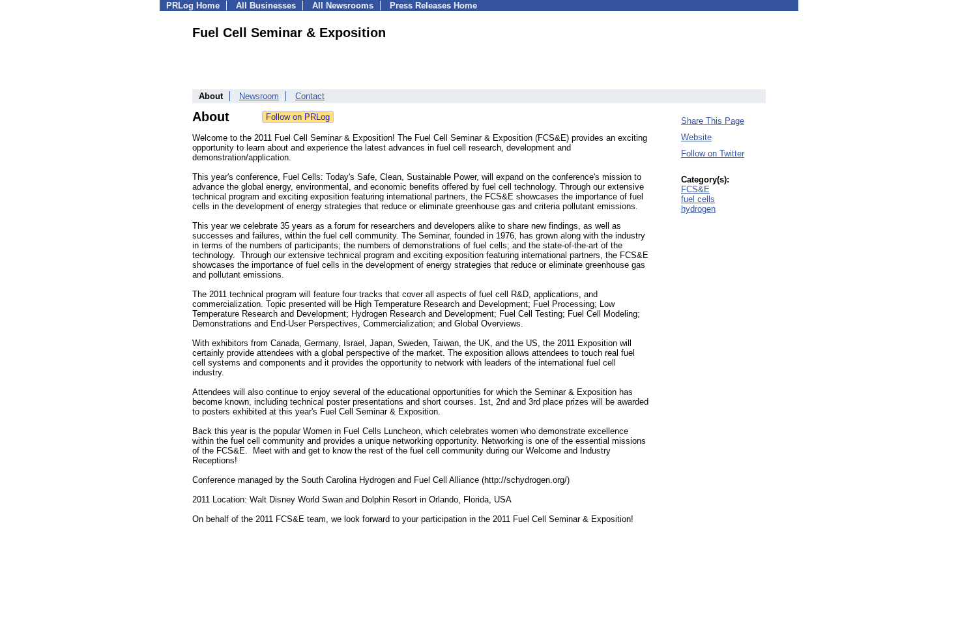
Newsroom (259, 96)
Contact (310, 96)
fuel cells (698, 199)
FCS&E (695, 189)
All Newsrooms (342, 5)
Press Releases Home (433, 5)
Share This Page (712, 121)
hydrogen (698, 209)
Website (696, 137)
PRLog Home (193, 5)
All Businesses (266, 5)
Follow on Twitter (712, 153)
